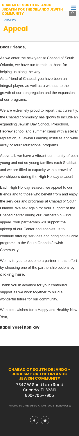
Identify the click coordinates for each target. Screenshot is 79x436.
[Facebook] (34, 420)
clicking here (12, 274)
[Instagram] (45, 420)
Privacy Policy (63, 405)
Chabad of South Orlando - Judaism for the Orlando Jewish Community (32, 9)
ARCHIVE (10, 20)
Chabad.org (30, 405)
